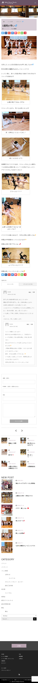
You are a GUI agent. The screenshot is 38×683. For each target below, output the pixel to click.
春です (10, 455)
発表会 (3, 596)
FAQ (20, 654)
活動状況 (3, 660)
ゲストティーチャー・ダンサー (14, 582)
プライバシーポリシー (6, 670)
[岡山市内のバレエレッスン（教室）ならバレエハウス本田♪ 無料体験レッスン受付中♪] (8, 2)
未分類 (3, 589)
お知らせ (7, 574)
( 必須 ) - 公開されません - (11, 386)
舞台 (2, 607)
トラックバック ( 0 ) (27, 284)
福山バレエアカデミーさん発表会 (25, 483)
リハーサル (8, 593)
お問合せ (21, 658)
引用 (34, 292)
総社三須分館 (9, 585)
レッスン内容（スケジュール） (7, 658)
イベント (4, 563)
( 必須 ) (6, 378)
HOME (2, 654)
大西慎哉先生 (31, 466)
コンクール (12, 578)
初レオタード (19, 520)
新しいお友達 (19, 533)
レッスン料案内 (4, 656)
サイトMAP (3, 668)
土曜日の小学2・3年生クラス (24, 496)
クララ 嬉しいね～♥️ (22, 508)
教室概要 (21, 656)
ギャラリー (3, 663)
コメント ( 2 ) (10, 284)
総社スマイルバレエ (7, 600)
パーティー (4, 567)
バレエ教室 (13, 28)
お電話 (19, 646)
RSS (19, 674)
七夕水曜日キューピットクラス (25, 545)
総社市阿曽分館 (5, 604)
